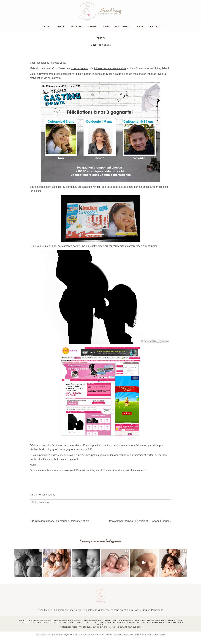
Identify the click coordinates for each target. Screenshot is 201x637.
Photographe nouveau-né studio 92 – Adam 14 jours (139, 521)
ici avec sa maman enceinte (110, 68)
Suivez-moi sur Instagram (100, 541)
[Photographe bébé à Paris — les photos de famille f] (173, 563)
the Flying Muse (159, 634)
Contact (154, 27)
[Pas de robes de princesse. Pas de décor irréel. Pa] (28, 563)
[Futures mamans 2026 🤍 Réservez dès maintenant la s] (86, 563)
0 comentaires (42, 494)
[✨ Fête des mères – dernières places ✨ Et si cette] (57, 563)
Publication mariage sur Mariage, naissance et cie (60, 521)
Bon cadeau (122, 27)
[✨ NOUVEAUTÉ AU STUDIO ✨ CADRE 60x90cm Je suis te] (144, 563)
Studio (61, 27)
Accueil (46, 27)
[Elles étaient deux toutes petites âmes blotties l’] (115, 563)
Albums (91, 27)
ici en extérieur (79, 68)
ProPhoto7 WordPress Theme (126, 634)
